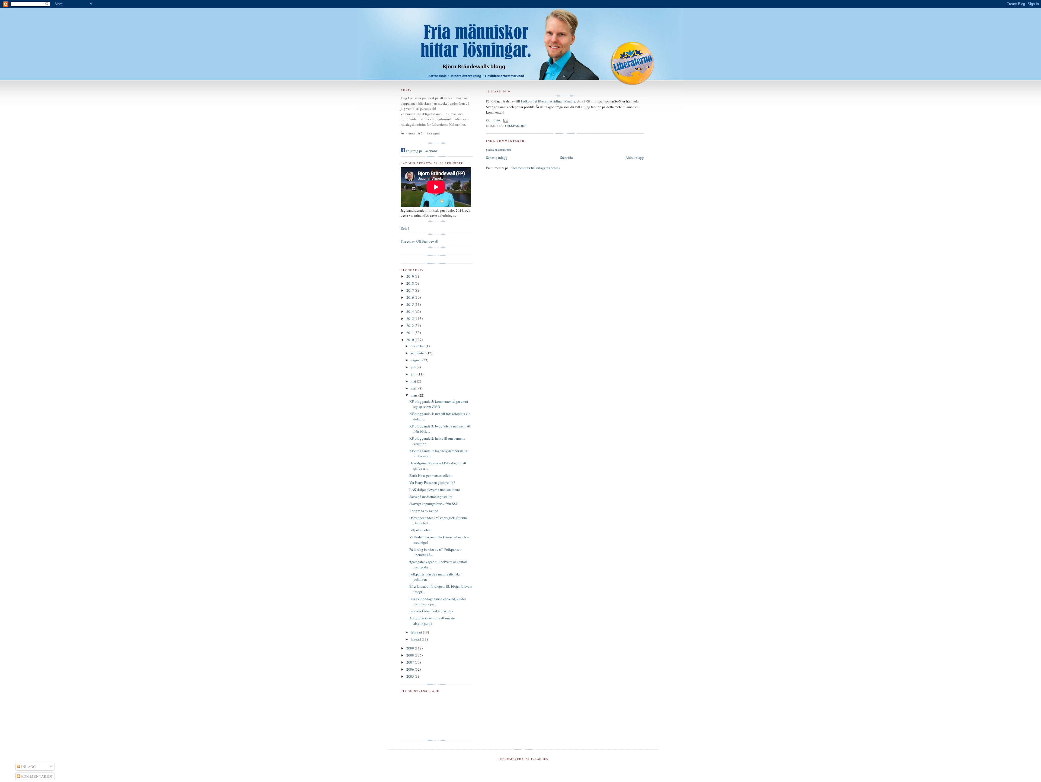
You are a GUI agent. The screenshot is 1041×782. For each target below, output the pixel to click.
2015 (410, 304)
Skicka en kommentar (498, 150)
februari (417, 632)
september (418, 352)
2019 (410, 276)
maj (414, 381)
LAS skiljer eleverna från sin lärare (434, 489)
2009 (410, 648)
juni (414, 374)
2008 (410, 655)
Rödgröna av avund (423, 510)
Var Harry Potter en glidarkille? (432, 482)
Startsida (566, 157)
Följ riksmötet (419, 529)
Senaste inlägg (496, 157)
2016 (410, 297)
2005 (410, 676)
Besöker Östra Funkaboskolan (431, 611)
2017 (410, 290)
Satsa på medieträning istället (430, 496)
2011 (410, 332)
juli (414, 367)
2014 (410, 311)
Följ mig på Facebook (421, 150)
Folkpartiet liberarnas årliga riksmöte (548, 101)
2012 (410, 325)
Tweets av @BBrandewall (419, 241)
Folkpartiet (515, 125)
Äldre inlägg (634, 157)
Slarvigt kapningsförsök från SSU (433, 503)
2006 (410, 669)
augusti (416, 360)
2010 (410, 339)
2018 (410, 283)
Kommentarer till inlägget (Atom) (535, 167)
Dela (404, 228)
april (414, 388)
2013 (410, 318)
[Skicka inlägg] (505, 120)
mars (414, 395)
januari (416, 639)
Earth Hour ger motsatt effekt (430, 475)
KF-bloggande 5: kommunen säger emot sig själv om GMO (438, 404)
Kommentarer (36, 776)
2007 (410, 662)
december (418, 345)
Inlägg (28, 766)
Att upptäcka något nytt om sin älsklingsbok (432, 621)
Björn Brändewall (520, 40)
